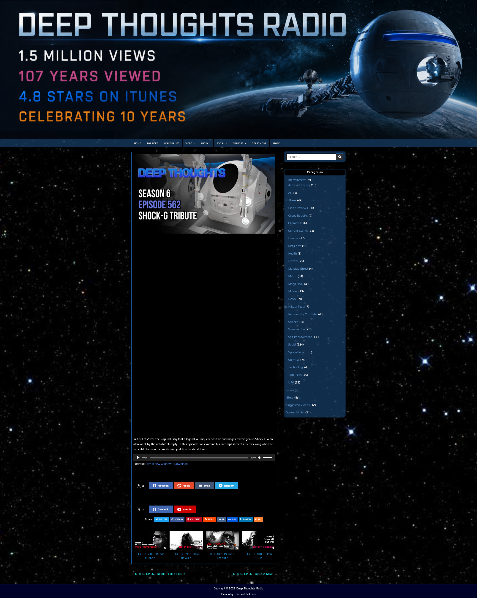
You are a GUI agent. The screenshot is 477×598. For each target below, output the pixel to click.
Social (220, 143)
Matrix (292, 276)
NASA (292, 299)
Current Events (298, 230)
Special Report (298, 352)
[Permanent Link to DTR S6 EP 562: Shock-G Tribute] (204, 194)
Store (276, 143)
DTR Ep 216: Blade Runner (150, 556)
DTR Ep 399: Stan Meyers (186, 556)
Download (181, 464)
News (290, 390)
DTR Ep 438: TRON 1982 (258, 556)
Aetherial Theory (299, 185)
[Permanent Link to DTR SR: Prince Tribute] (222, 540)
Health (292, 253)
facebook (163, 485)
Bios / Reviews (298, 208)
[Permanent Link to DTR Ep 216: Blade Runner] (150, 540)
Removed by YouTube (302, 314)
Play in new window (158, 464)
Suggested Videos (298, 405)
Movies (293, 291)
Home (137, 143)
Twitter (163, 519)
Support (238, 143)
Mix (259, 519)
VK (223, 519)
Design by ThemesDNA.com (238, 594)
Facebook (178, 519)
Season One (259, 143)
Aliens (292, 200)
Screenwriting (297, 329)
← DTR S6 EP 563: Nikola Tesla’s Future (158, 573)
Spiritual (293, 360)
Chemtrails (295, 223)
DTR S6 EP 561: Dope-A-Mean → (255, 573)
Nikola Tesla (296, 306)
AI (289, 192)
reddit (186, 485)
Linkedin (247, 519)
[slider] (268, 457)
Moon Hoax (295, 284)
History (293, 261)
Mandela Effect (298, 268)
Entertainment (296, 180)
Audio (204, 143)
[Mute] (260, 457)
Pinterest (195, 519)
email (207, 485)
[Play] (138, 457)
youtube (187, 509)
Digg (234, 519)
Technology (295, 367)
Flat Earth (294, 246)
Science (293, 322)
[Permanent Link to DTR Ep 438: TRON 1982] (258, 540)
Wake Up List (171, 143)
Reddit (211, 519)
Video (188, 143)
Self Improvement (300, 337)
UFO (291, 382)
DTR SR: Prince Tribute (222, 556)
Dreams (293, 238)
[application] (204, 457)
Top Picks (152, 143)
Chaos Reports (298, 215)
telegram (229, 485)
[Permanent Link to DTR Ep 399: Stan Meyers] (186, 540)
